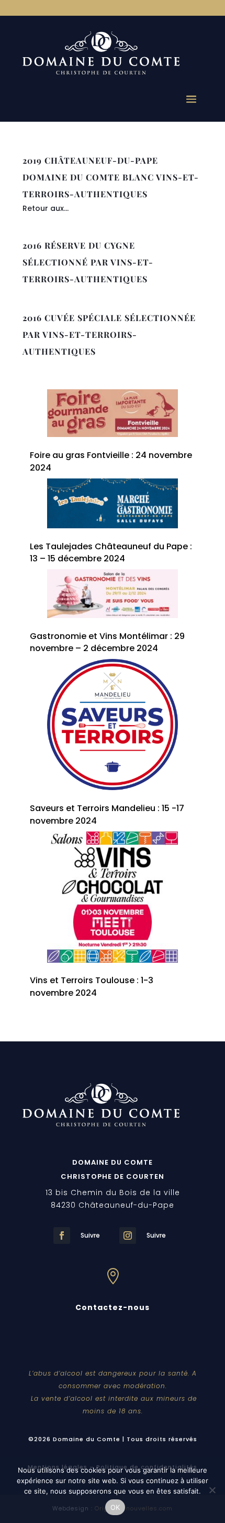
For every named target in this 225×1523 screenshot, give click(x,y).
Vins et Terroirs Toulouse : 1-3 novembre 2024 (91, 986)
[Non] (212, 1490)
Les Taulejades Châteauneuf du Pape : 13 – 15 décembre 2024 (111, 552)
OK (115, 1507)
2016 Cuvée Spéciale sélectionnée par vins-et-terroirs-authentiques (109, 334)
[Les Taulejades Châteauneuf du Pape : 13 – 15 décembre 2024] (112, 505)
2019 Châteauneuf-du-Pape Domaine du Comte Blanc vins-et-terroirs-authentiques (110, 177)
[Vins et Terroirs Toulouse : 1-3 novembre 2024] (112, 899)
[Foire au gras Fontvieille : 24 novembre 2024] (112, 415)
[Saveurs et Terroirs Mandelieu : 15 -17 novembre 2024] (112, 726)
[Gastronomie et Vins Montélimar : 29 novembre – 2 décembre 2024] (112, 595)
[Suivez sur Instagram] (127, 1235)
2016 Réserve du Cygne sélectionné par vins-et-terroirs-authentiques (87, 262)
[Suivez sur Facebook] (61, 1235)
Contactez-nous (112, 1307)
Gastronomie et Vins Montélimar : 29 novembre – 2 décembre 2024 (107, 642)
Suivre (90, 1235)
